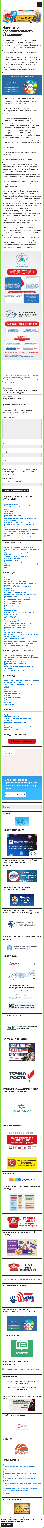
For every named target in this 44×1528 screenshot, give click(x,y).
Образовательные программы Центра (18, 553)
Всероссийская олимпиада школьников (19, 612)
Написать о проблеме (15, 795)
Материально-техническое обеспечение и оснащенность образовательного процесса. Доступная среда (20, 518)
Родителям (8, 699)
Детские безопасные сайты (14, 670)
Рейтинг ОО (8, 605)
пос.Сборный (31, 381)
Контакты (7, 703)
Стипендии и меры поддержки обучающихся (21, 530)
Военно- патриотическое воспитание (18, 625)
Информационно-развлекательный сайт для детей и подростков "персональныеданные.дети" (21, 1489)
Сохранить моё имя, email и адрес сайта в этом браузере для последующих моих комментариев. (20, 471)
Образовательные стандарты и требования (20, 537)
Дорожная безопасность (13, 609)
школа (38, 381)
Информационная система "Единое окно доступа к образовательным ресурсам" (20, 1474)
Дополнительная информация (15, 562)
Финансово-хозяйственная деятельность (19, 524)
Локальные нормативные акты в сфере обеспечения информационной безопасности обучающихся (21, 657)
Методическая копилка (12, 629)
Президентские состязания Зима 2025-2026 (20, 594)
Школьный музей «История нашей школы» (20, 598)
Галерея (7, 567)
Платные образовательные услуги (17, 522)
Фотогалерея (9, 704)
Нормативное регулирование (15, 661)
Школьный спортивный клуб (15, 592)
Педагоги (7, 555)
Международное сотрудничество (16, 531)
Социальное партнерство (13, 724)
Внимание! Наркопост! (12, 614)
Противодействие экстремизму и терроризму (21, 634)
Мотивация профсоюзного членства (17, 718)
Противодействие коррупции (15, 581)
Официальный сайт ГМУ (13, 1470)
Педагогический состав (12, 515)
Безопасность (9, 695)
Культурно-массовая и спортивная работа (19, 726)
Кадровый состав (10, 692)
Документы (8, 509)
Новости (7, 565)
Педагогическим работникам (15, 663)
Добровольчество (10, 631)
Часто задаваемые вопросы (14, 638)
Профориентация (10, 611)
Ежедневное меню (11, 585)
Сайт (4, 461)
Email (5, 452)
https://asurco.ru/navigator (14, 103)
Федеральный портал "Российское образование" (20, 1466)
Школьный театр (10, 596)
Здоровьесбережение (12, 693)
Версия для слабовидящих (23, 741)
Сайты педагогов (10, 622)
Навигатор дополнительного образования (20, 380)
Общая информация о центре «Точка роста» (20, 547)
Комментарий (8, 417)
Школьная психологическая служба (17, 600)
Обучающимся (9, 665)
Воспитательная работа (13, 603)
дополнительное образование (18, 379)
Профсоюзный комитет (13, 715)
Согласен (6, 1525)
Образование (9, 511)
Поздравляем (9, 727)
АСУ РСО (7, 579)
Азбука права (9, 590)
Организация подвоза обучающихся (17, 623)
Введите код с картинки (12, 481)
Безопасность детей (11, 607)
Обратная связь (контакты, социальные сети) (21, 564)
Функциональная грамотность (15, 620)
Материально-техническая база (16, 556)
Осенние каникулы (11, 636)
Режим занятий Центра (13, 558)
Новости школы (32, 375)
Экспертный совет (11, 616)
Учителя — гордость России (14, 632)
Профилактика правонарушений (16, 627)
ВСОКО (6, 688)
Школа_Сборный (8, 382)
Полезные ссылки (11, 729)
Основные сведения (11, 504)
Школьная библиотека (12, 618)
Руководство (8, 513)
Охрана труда (9, 720)
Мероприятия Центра (12, 560)
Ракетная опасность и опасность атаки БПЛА (20, 583)
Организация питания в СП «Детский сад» (19, 684)
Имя (4, 444)
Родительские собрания (13, 601)
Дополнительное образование (20, 377)
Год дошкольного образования (15, 578)
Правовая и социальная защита (15, 722)
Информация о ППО (11, 717)
